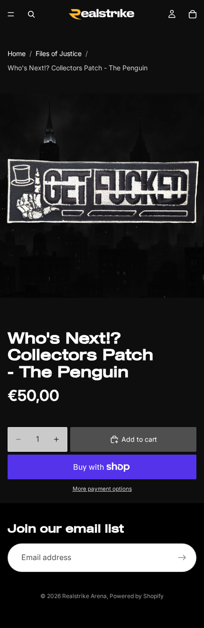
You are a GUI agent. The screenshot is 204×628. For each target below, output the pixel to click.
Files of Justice (59, 53)
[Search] (31, 14)
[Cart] (192, 14)
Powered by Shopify (137, 595)
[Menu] (11, 14)
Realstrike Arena (84, 595)
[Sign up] (182, 558)
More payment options (102, 488)
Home (17, 53)
